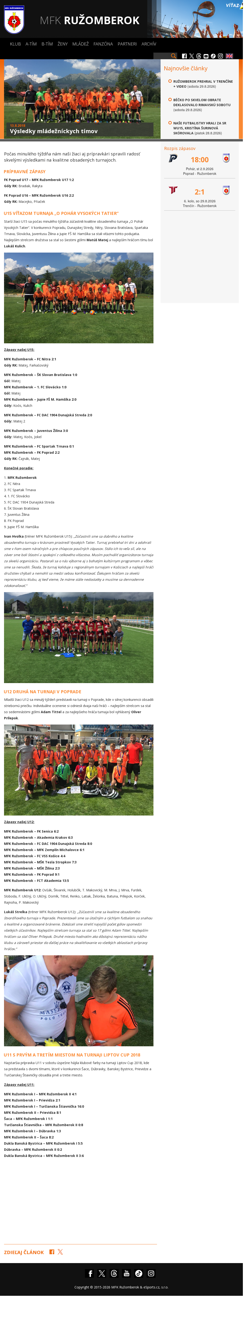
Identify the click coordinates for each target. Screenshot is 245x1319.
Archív (149, 44)
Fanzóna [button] (103, 44)
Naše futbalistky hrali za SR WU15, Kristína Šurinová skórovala (199, 128)
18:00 (200, 159)
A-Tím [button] (31, 44)
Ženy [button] (63, 44)
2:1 (200, 192)
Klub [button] (15, 44)
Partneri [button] (127, 44)
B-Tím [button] (47, 44)
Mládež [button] (80, 44)
